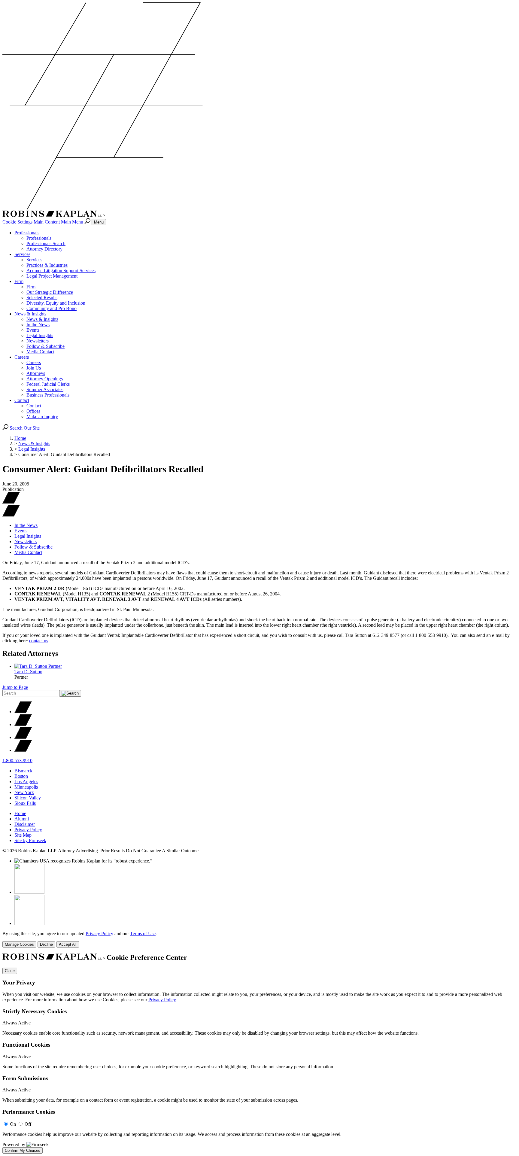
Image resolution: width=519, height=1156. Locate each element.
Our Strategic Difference (49, 292)
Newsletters (37, 340)
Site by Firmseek (30, 840)
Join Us (33, 367)
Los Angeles (26, 781)
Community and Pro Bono (51, 308)
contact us (38, 640)
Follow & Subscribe (45, 346)
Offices (33, 411)
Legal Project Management (51, 275)
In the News (38, 324)
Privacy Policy (28, 829)
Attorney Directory (44, 248)
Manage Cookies (19, 944)
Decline (46, 944)
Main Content (47, 221)
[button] (11, 515)
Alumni (21, 818)
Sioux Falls (25, 803)
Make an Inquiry (42, 416)
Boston (21, 776)
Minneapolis (26, 786)
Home (20, 438)
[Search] (88, 221)
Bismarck (23, 770)
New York (24, 792)
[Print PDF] (11, 502)
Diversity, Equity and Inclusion (55, 303)
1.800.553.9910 (17, 760)
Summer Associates (44, 389)
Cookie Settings (17, 221)
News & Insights (30, 313)
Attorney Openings (44, 378)
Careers (21, 357)
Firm (18, 281)
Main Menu (72, 221)
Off (28, 1124)
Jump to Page (15, 687)
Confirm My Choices (22, 1150)
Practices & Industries (47, 265)
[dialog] (259, 939)
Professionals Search (45, 243)
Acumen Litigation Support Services (61, 270)
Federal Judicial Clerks (48, 384)
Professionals (26, 232)
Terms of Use (143, 933)
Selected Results (41, 297)
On (13, 1124)
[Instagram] (23, 750)
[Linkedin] (23, 737)
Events (32, 330)
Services (22, 254)
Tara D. (28, 671)
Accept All (68, 944)
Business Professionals (47, 394)
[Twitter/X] (23, 711)
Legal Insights (39, 335)
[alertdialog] (259, 1054)
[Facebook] (23, 724)
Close (10, 971)
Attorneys (35, 373)
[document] (259, 1054)
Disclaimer (24, 824)
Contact (21, 400)
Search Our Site (24, 427)
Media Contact (40, 351)
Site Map (23, 835)
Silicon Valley (27, 797)
